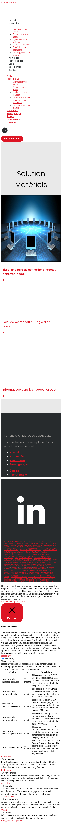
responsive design (22, 573)
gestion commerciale (42, 558)
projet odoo (34, 572)
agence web (40, 542)
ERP (16, 558)
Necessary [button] (6, 655)
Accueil (12, 20)
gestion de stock (42, 559)
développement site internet (15, 554)
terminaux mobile (11, 581)
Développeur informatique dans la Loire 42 (21, 556)
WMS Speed (50, 581)
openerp (17, 569)
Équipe (12, 63)
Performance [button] (7, 770)
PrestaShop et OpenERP (19, 572)
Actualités (14, 57)
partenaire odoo (10, 570)
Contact (13, 69)
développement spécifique (39, 554)
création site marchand (27, 548)
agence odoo (29, 542)
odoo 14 (22, 567)
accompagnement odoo (13, 542)
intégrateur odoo (11, 562)
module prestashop (30, 565)
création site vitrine (47, 548)
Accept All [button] (21, 601)
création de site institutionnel (34, 543)
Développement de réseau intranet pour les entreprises (30, 550)
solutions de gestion (26, 580)
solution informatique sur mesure (18, 578)
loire (33, 564)
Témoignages (16, 60)
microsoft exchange (12, 565)
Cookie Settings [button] (8, 601)
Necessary (9, 658)
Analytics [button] (5, 783)
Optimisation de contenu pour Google (37, 569)
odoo (52, 565)
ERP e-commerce (25, 558)
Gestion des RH (29, 561)
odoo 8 (29, 567)
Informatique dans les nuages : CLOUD (29, 390)
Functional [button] (6, 756)
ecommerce (8, 558)
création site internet (23, 546)
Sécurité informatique (45, 573)
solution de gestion (19, 577)
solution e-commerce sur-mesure (41, 577)
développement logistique (36, 553)
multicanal (44, 565)
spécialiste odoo (42, 580)
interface (24, 562)
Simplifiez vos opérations (19, 48)
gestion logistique (43, 561)
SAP (32, 573)
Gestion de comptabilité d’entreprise (19, 559)
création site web (11, 550)
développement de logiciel (30, 550)
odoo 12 (14, 567)
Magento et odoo (44, 564)
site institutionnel (11, 575)
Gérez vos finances (21, 44)
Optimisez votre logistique (20, 40)
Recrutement (15, 66)
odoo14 (51, 567)
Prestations (15, 23)
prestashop (23, 570)
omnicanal (8, 569)
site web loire (39, 575)
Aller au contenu (8, 2)
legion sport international (40, 562)
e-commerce (45, 556)
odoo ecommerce (40, 567)
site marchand (26, 575)
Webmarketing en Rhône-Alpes (32, 581)
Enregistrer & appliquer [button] (11, 820)
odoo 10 (7, 567)
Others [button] (4, 810)
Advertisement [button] (7, 796)
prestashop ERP (35, 570)
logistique (25, 564)
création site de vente (33, 545)
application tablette (12, 543)
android (49, 542)
